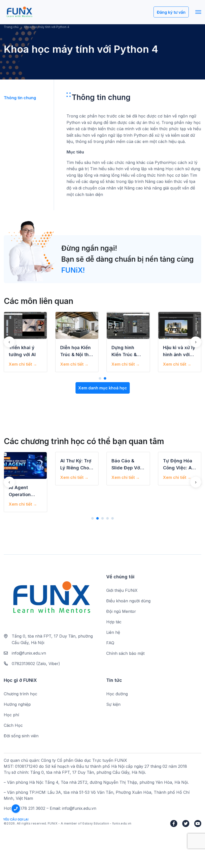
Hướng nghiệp (17, 704)
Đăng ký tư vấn (171, 12)
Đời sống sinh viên (21, 735)
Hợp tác (114, 621)
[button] (100, 378)
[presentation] (9, 341)
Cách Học (13, 725)
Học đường (117, 693)
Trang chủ (11, 27)
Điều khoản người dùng (128, 600)
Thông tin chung (20, 97)
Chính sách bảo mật (125, 653)
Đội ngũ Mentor (121, 611)
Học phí (11, 714)
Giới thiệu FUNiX (122, 590)
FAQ (110, 642)
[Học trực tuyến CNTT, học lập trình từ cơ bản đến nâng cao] (19, 12)
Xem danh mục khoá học (102, 387)
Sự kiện (113, 704)
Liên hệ (113, 632)
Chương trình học (20, 693)
